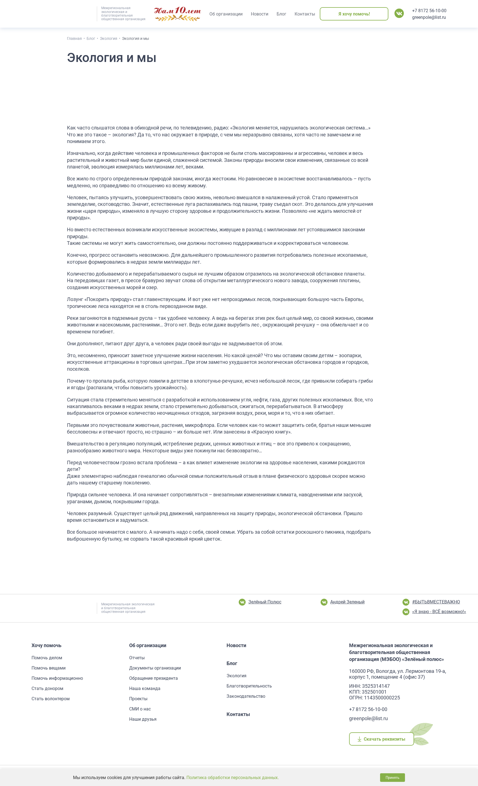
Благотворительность (249, 686)
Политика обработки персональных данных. (232, 777)
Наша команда (144, 688)
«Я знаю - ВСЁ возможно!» (439, 611)
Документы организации (155, 668)
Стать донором (47, 688)
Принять (392, 777)
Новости (236, 645)
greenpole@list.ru (429, 17)
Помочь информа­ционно (57, 678)
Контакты (238, 714)
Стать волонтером (51, 698)
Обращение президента (153, 678)
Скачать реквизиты (385, 739)
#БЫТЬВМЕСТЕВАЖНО (436, 602)
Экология (236, 675)
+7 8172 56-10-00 (429, 10)
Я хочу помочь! (354, 14)
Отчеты (137, 657)
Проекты (138, 698)
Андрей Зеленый (347, 602)
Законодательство (246, 696)
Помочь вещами (49, 668)
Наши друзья (143, 719)
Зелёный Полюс (264, 602)
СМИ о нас (140, 709)
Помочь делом (47, 657)
